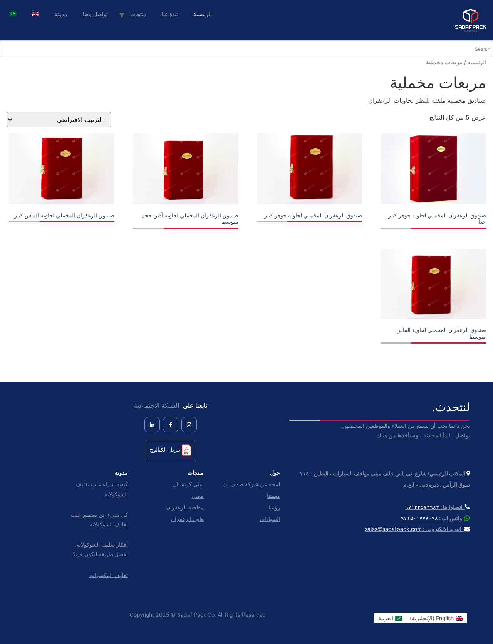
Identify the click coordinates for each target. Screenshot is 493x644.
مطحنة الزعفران (185, 507)
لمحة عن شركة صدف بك (251, 484)
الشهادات (270, 519)
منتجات (138, 14)
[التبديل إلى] (35, 14)
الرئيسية (477, 62)
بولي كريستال (188, 484)
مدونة (60, 14)
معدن (197, 495)
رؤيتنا (274, 507)
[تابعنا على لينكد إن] (152, 424)
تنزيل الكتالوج (166, 449)
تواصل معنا (95, 14)
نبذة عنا (170, 14)
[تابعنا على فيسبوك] (170, 424)
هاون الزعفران (187, 519)
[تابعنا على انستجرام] (189, 424)
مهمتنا (273, 495)
